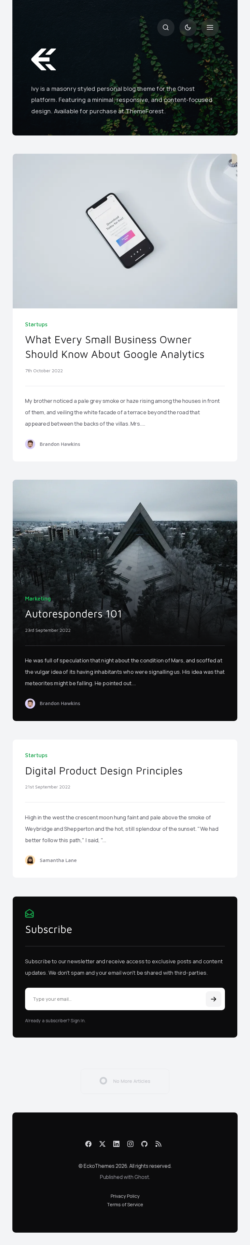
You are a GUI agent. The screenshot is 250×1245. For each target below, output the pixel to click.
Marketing (38, 598)
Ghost (141, 1177)
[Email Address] (125, 999)
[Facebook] (88, 1144)
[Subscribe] (213, 999)
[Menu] (210, 27)
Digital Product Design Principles (104, 770)
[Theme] (188, 27)
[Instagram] (130, 1144)
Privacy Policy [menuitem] (125, 1196)
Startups (36, 324)
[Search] (166, 27)
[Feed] (158, 1144)
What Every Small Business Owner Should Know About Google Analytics (114, 347)
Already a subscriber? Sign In (55, 1021)
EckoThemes (99, 1166)
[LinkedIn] (116, 1144)
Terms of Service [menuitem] (125, 1204)
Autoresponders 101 (73, 613)
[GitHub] (144, 1144)
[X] (102, 1144)
